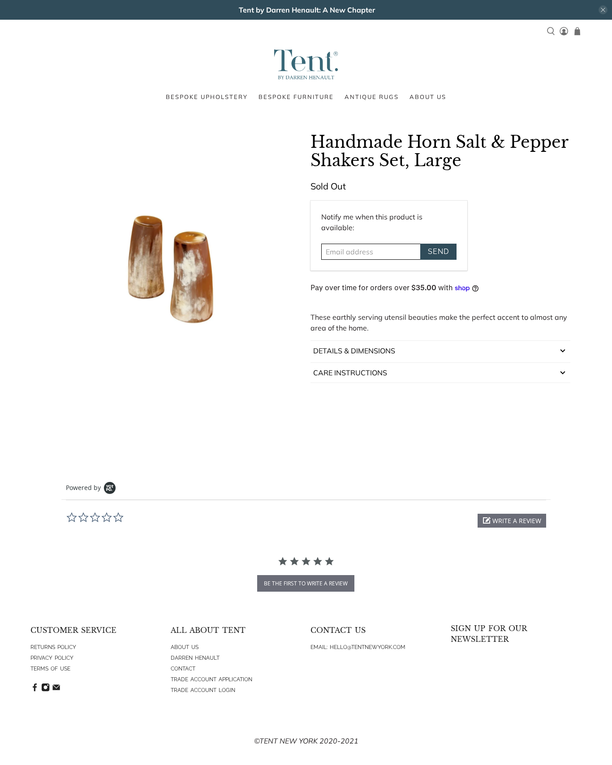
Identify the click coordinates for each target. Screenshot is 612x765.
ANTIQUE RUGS (372, 96)
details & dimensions (354, 350)
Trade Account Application (211, 679)
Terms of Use (50, 669)
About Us (184, 647)
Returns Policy (53, 647)
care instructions (350, 372)
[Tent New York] (306, 64)
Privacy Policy (51, 658)
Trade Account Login (203, 690)
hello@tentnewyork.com (367, 647)
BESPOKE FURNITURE (296, 96)
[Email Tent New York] (56, 690)
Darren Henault (195, 658)
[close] (603, 9)
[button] (512, 521)
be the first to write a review (306, 583)
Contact (183, 669)
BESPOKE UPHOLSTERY (207, 96)
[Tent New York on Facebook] (34, 690)
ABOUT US (427, 96)
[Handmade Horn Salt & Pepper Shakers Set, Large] (172, 263)
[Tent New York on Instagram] (45, 690)
